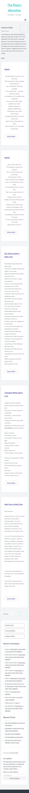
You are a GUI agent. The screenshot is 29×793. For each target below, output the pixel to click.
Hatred (7, 158)
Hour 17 (17, 703)
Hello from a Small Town (14, 504)
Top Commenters (10, 631)
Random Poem (9, 625)
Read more (11, 136)
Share (3, 58)
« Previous (5, 614)
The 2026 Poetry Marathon (12, 734)
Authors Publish (14, 752)
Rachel (7, 69)
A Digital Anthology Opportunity (14, 737)
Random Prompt (10, 636)
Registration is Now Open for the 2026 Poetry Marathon (15, 657)
